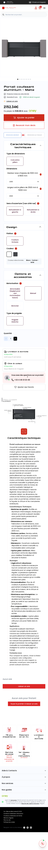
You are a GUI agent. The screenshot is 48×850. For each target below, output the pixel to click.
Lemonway (14, 800)
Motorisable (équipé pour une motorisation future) (15, 293)
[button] (14, 161)
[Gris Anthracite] (15, 254)
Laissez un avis (12, 101)
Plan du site (7, 820)
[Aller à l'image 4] (23, 79)
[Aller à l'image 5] (24, 79)
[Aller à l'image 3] (21, 79)
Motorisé (15, 306)
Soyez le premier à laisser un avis (24, 704)
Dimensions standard (12, 135)
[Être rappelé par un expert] (42, 843)
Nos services (7, 783)
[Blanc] (9, 254)
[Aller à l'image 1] (17, 79)
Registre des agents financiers (30, 803)
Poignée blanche (15, 321)
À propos (6, 777)
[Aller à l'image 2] (19, 79)
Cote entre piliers (15, 161)
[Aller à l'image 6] (26, 79)
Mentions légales (9, 818)
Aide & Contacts (9, 770)
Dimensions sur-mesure (34, 135)
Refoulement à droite (33, 211)
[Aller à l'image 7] (28, 79)
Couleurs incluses (15, 241)
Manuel (33, 293)
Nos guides (7, 789)
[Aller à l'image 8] (30, 79)
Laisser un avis (24, 686)
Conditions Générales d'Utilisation (13, 813)
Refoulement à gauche (15, 211)
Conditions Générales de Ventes (13, 816)
